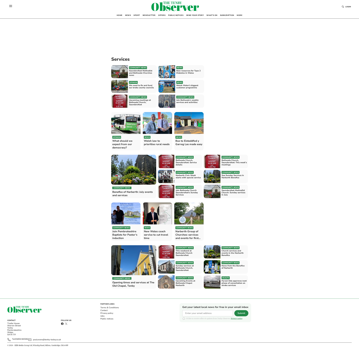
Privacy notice (236, 318)
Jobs (102, 316)
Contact (104, 310)
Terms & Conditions (109, 307)
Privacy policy (106, 313)
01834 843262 (21, 339)
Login (348, 7)
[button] (10, 6)
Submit (241, 313)
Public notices (106, 318)
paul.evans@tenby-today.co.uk (47, 339)
